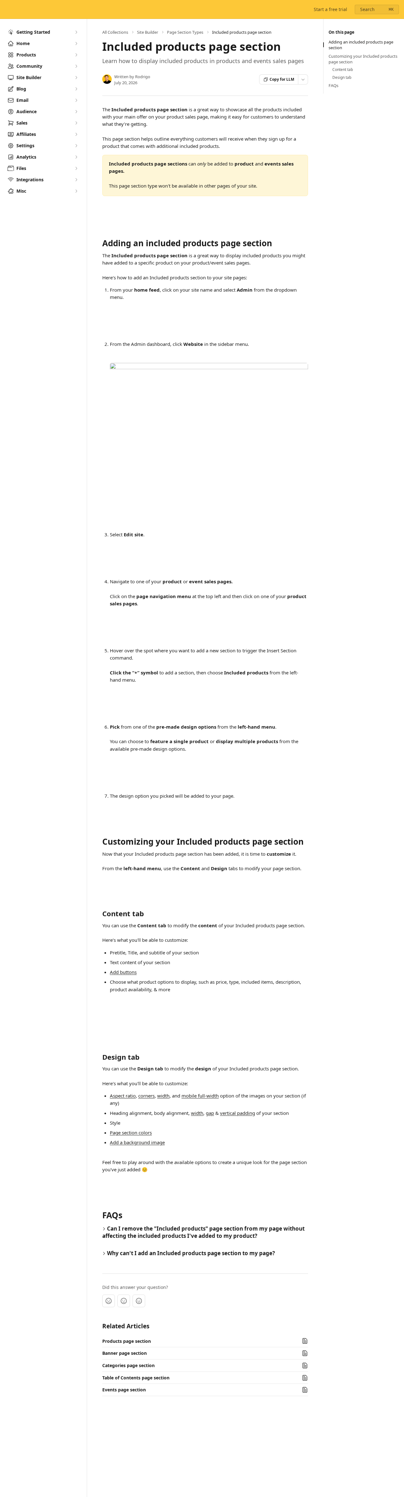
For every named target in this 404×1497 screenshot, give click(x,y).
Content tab (342, 69)
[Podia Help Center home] (6, 9)
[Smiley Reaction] (139, 1301)
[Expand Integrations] (76, 179)
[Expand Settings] (76, 145)
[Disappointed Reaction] (108, 1301)
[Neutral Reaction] (123, 1301)
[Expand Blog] (76, 88)
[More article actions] (303, 79)
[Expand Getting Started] (76, 32)
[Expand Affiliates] (76, 134)
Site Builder (147, 32)
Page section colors (131, 1132)
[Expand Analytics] (76, 157)
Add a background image (137, 1142)
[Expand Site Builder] (76, 77)
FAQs (333, 85)
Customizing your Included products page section (363, 59)
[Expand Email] (76, 100)
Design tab (341, 77)
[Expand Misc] (76, 191)
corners (146, 1095)
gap (210, 1113)
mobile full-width (200, 1095)
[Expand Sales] (76, 123)
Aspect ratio (123, 1095)
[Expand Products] (76, 54)
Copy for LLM (282, 79)
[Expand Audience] (76, 111)
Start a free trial (330, 9)
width (163, 1095)
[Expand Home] (76, 43)
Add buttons (123, 972)
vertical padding (237, 1113)
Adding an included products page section (361, 44)
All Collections (115, 32)
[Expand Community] (76, 66)
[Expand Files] (76, 168)
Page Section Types (185, 32)
